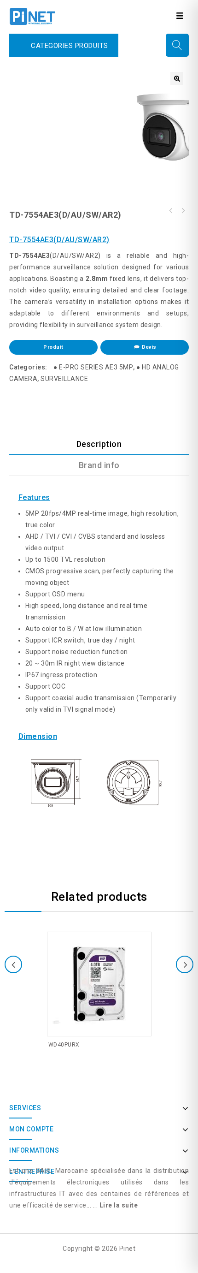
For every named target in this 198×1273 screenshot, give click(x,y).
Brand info (99, 465)
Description (99, 444)
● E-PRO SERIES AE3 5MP (93, 367)
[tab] (99, 444)
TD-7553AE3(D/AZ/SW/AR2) (183, 211)
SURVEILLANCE (64, 378)
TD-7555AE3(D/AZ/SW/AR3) (171, 211)
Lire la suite (118, 1205)
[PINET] (32, 15)
